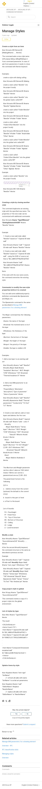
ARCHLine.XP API (24, 10)
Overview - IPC (7, 746)
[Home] (4, 4)
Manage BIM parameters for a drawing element (19, 742)
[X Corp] (6, 701)
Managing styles (8, 754)
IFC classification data (10, 750)
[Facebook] (3, 701)
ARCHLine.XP (11, 10)
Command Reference (14, 12)
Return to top (7, 732)
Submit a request (29, 724)
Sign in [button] (29, 1)
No (27, 714)
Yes (16, 714)
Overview (5, 758)
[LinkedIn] (9, 701)
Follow (6, 39)
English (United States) (28, 4)
